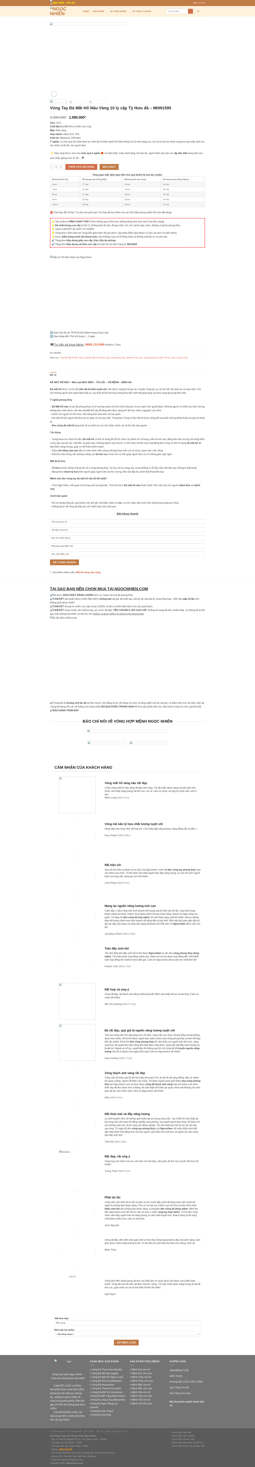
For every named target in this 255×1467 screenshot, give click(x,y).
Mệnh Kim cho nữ (141, 1369)
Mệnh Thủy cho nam (142, 1381)
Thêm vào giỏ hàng (81, 167)
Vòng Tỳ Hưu (182, 358)
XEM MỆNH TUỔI (179, 1370)
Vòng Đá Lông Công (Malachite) (108, 1399)
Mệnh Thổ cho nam (142, 1403)
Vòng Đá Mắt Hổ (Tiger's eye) (96, 358)
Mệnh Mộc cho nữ (141, 1384)
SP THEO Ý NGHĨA (141, 11)
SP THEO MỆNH (118, 11)
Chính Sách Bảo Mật (181, 1432)
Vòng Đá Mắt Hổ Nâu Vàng (71, 358)
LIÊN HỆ (99, 1431)
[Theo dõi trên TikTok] (186, 3)
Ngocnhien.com (75, 1463)
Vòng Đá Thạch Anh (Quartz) (107, 1369)
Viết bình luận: (61, 1318)
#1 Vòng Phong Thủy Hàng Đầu (66, 1431)
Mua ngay (109, 167)
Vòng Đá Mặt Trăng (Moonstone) (108, 1396)
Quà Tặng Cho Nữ (179, 1387)
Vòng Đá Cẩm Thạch (102, 1411)
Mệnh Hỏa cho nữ (141, 1392)
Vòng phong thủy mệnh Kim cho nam (126, 358)
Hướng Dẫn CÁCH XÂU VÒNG (186, 1382)
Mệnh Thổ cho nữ (141, 1399)
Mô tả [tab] (53, 375)
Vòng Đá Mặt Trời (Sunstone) (107, 1392)
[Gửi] (190, 11)
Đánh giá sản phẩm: (64, 1330)
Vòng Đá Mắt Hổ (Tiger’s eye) (107, 1377)
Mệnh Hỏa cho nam (142, 1396)
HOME (86, 11)
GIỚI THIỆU (89, 1431)
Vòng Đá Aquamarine (103, 1384)
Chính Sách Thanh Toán (183, 1439)
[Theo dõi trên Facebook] (183, 3)
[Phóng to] (54, 94)
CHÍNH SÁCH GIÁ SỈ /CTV (116, 1431)
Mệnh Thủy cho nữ (141, 1377)
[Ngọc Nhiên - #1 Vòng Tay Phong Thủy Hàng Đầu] (63, 11)
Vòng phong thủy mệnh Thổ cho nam (159, 358)
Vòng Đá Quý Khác (101, 1415)
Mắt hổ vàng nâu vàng (88, 572)
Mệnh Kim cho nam (142, 1373)
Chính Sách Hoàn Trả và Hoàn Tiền (188, 1446)
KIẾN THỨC (176, 1376)
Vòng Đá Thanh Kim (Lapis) (106, 1388)
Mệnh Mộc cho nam (142, 1388)
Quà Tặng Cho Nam (180, 1393)
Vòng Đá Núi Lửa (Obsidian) (107, 1381)
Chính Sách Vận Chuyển (183, 1436)
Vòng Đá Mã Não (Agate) (105, 1373)
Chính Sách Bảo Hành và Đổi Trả (187, 1442)
